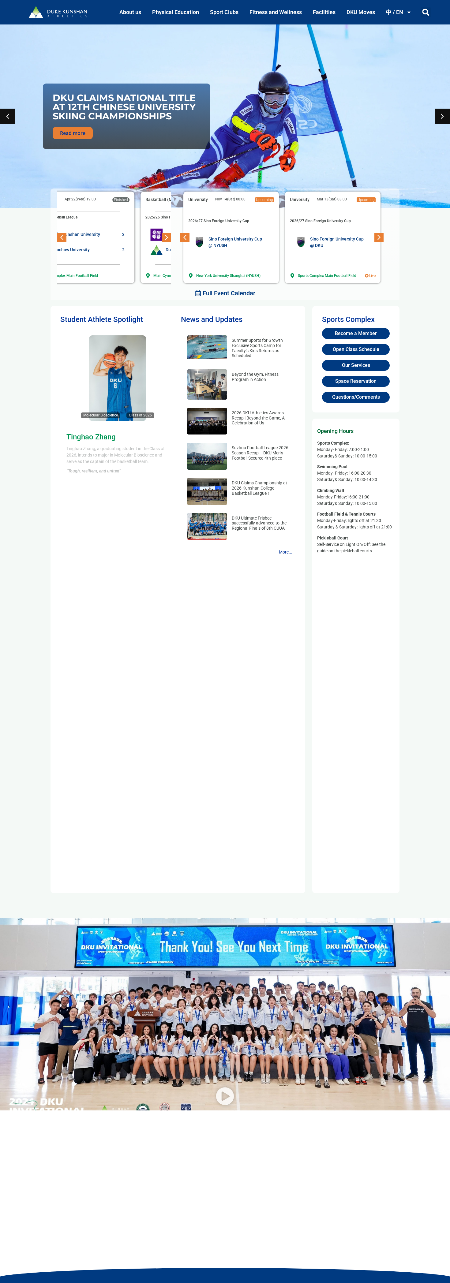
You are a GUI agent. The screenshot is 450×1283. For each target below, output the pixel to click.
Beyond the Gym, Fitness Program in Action (255, 377)
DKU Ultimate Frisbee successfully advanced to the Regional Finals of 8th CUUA (259, 523)
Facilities (324, 12)
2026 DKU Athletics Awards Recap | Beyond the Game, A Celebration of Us (258, 418)
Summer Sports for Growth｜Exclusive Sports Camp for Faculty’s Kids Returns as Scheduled (259, 348)
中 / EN (394, 12)
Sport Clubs (224, 12)
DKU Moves (361, 12)
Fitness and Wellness (275, 12)
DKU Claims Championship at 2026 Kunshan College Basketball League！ (259, 488)
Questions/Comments (356, 397)
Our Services (356, 365)
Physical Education (175, 12)
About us (130, 12)
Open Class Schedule (356, 349)
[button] (426, 12)
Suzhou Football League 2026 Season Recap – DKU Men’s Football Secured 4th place (260, 453)
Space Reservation (356, 381)
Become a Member (356, 333)
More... (285, 552)
